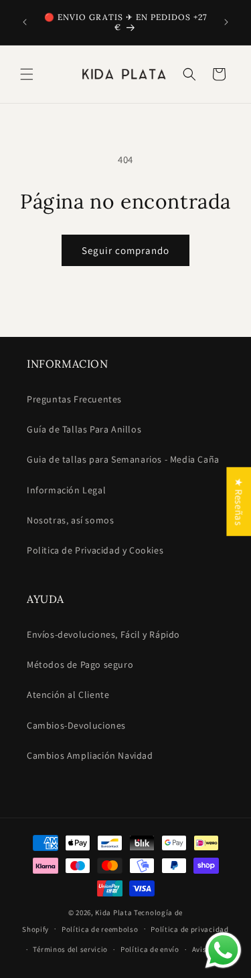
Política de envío (149, 949)
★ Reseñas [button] (238, 501)
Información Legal (66, 490)
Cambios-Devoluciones (76, 725)
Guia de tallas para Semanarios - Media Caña (123, 459)
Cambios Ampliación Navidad (90, 755)
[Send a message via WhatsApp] (223, 950)
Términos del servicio (70, 949)
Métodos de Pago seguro (80, 664)
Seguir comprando (125, 250)
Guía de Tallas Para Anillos (84, 429)
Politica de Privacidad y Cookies (95, 550)
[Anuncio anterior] (24, 22)
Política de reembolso (100, 929)
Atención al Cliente (68, 695)
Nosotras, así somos (70, 520)
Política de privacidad (189, 929)
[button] (26, 74)
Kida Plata (113, 912)
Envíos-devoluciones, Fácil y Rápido (103, 634)
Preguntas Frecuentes (74, 399)
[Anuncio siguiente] (226, 22)
